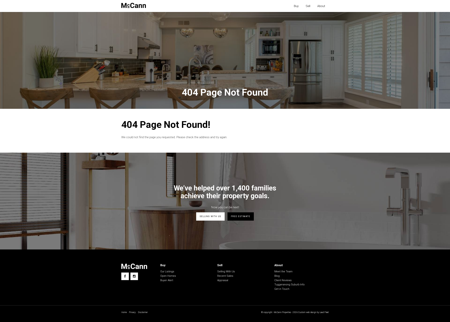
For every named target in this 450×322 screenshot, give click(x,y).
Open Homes (168, 275)
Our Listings (167, 271)
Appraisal (222, 280)
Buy (296, 6)
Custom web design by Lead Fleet (313, 312)
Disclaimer (143, 312)
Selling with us (210, 216)
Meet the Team (283, 271)
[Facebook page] (125, 276)
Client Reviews (283, 280)
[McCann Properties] (133, 5)
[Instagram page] (134, 276)
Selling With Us (226, 271)
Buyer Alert (166, 280)
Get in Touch (281, 288)
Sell (308, 6)
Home (124, 312)
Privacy (132, 312)
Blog (277, 275)
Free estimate (240, 216)
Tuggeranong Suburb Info (289, 284)
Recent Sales (225, 275)
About (321, 6)
